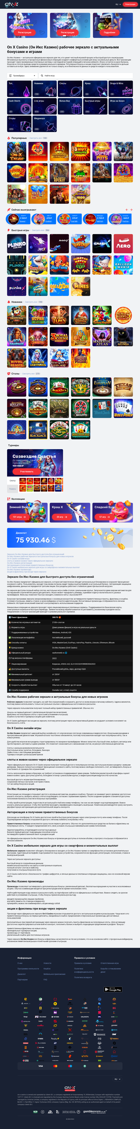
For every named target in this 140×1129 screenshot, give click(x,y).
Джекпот (22, 974)
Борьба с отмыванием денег (111, 970)
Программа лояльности (28, 969)
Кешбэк (47, 969)
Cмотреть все (39, 230)
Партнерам (22, 980)
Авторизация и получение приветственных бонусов (30, 565)
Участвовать (26, 471)
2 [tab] (67, 35)
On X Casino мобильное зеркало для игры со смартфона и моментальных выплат (43, 567)
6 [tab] (76, 35)
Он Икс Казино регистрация (19, 563)
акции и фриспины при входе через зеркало (26, 572)
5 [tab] (74, 35)
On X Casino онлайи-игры (18, 559)
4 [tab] (72, 35)
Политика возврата (83, 977)
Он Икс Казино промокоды (19, 569)
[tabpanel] (27, 25)
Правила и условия (82, 963)
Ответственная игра (110, 963)
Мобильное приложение (54, 974)
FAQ (45, 980)
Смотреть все (37, 138)
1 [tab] (64, 35)
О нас (20, 963)
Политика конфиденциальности (84, 970)
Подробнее (109, 32)
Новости (47, 963)
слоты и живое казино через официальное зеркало (30, 561)
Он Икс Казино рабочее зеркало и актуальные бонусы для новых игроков (40, 556)
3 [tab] (70, 35)
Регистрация (130, 4)
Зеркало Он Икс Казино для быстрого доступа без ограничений (35, 554)
